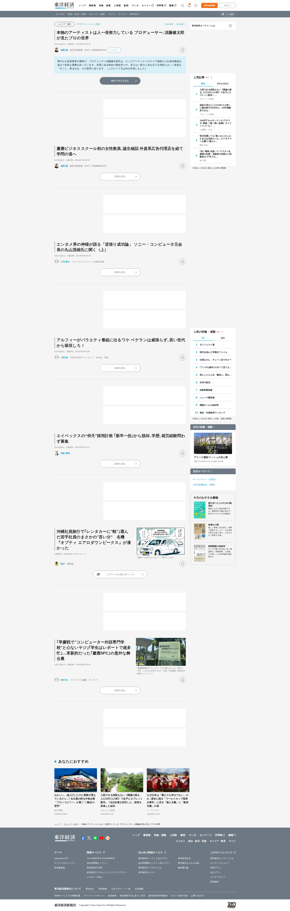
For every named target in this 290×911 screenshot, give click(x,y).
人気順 (117, 5)
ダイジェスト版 (207, 344)
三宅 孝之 (65, 261)
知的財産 (112, 895)
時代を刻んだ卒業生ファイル (213, 352)
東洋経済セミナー (146, 872)
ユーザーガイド (217, 877)
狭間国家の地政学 (216, 546)
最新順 (92, 5)
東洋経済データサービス (150, 867)
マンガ (135, 5)
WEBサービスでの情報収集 (67, 895)
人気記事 (199, 77)
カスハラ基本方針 (179, 895)
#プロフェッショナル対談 (88, 24)
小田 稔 (64, 357)
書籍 (171, 5)
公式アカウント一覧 (120, 889)
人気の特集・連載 (205, 331)
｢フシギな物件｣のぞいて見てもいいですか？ (216, 367)
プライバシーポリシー (94, 895)
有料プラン (215, 867)
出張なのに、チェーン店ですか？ (216, 360)
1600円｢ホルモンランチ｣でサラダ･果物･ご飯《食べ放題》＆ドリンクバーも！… (216, 123)
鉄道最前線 (59, 867)
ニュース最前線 (207, 397)
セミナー (146, 5)
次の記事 (180, 24)
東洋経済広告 (184, 858)
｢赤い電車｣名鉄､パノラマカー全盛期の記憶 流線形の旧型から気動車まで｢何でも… (216, 154)
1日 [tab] (203, 338)
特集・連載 (105, 5)
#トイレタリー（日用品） (205, 479)
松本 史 (64, 680)
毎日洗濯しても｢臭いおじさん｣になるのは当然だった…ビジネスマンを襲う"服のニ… (216, 138)
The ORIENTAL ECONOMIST (101, 858)
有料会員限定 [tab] (223, 83)
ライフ (111, 14)
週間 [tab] (223, 338)
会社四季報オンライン (97, 863)
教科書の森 (183, 867)
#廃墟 (212, 484)
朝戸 (63, 564)
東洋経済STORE (95, 867)
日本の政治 (205, 382)
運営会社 (89, 889)
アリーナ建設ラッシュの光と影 (211, 457)
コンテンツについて (219, 863)
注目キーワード (201, 471)
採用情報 (102, 889)
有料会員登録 (209, 5)
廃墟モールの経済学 (209, 405)
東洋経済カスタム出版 (188, 863)
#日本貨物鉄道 (200, 484)
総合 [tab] (203, 83)
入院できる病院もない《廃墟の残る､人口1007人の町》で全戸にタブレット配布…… (216, 92)
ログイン (227, 5)
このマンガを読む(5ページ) (120, 574)
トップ (82, 5)
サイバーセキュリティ (65, 863)
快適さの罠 (213, 524)
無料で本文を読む (120, 80)
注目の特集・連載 (203, 427)
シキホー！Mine (94, 877)
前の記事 (169, 24)
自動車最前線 (206, 390)
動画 (126, 5)
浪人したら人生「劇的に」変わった (216, 375)
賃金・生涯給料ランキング (212, 412)
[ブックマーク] (182, 50)
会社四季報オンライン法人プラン (154, 863)
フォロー (114, 50)
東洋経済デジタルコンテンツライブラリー (107, 872)
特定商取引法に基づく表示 (132, 895)
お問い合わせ (197, 895)
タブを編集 (229, 14)
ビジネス (60, 14)
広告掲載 (139, 889)
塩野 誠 (64, 50)
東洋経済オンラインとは (203, 25)
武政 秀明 (65, 453)
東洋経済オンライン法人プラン (153, 858)
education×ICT (61, 858)
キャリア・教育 (97, 14)
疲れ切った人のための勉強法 (220, 504)
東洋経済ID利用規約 (158, 895)
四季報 (160, 5)
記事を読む (120, 176)
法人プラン (215, 872)
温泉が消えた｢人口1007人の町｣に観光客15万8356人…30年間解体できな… (215, 108)
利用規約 (214, 881)
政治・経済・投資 (77, 14)
